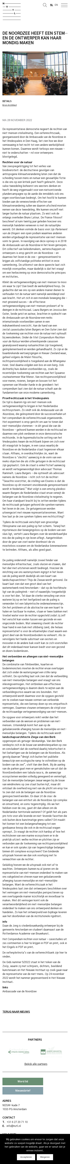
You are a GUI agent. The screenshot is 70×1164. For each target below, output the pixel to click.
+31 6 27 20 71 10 (17, 1122)
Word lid (23, 1081)
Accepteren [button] (26, 1157)
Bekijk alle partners (35, 1064)
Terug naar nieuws (16, 1012)
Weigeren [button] (45, 1157)
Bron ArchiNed (9, 105)
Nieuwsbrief (22, 1090)
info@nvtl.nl (14, 1126)
